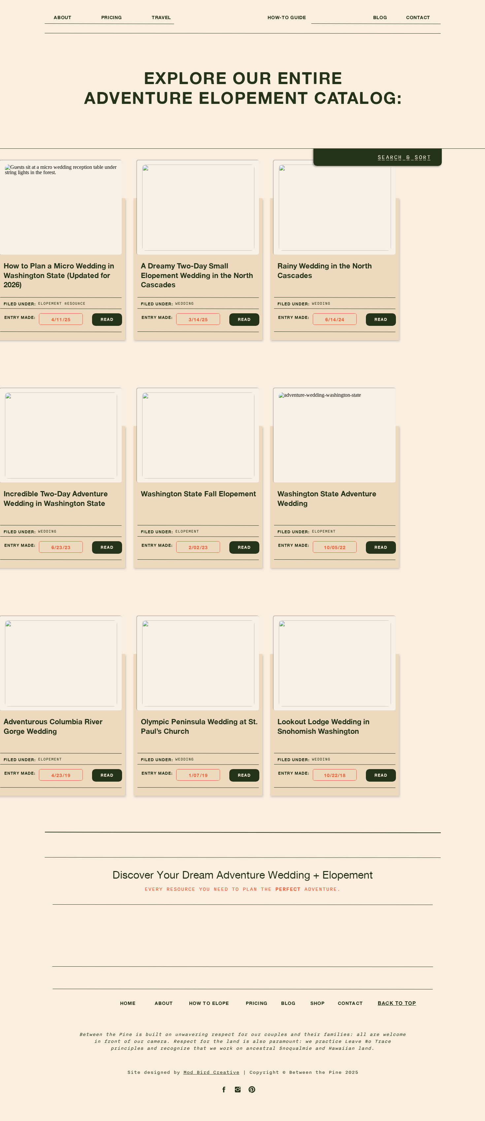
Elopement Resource (61, 303)
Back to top (397, 1003)
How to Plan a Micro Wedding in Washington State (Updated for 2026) (59, 275)
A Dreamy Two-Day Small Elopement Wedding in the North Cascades (197, 275)
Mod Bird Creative (211, 1072)
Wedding (184, 303)
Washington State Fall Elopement (198, 493)
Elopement (187, 531)
